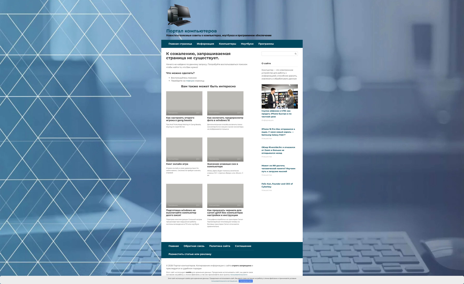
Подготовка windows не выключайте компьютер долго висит (181, 213)
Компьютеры (227, 43)
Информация (205, 43)
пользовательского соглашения (224, 281)
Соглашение (243, 246)
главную (190, 81)
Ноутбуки (247, 43)
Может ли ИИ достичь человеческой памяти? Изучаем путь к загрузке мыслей (278, 168)
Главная (174, 246)
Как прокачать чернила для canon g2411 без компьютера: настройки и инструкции (225, 213)
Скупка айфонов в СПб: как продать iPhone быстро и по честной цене (276, 114)
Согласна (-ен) (246, 281)
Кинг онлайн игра (177, 164)
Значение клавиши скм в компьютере (222, 165)
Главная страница (180, 43)
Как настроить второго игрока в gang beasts (180, 119)
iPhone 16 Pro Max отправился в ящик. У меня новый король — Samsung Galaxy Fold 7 (278, 132)
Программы (266, 43)
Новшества (267, 138)
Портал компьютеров (191, 31)
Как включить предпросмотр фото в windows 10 (225, 119)
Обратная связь (194, 246)
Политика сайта (219, 246)
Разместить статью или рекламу (190, 254)
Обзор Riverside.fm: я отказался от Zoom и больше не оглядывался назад (278, 150)
